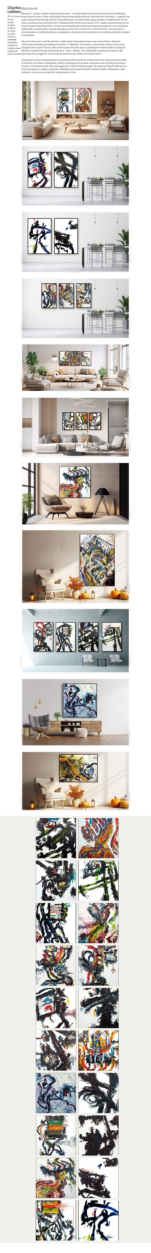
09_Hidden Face (13, 45)
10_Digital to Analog (14, 48)
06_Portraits (12, 36)
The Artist (11, 19)
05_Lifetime (11, 34)
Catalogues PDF (13, 51)
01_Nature (11, 22)
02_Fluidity (11, 25)
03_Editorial (11, 28)
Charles (14, 8)
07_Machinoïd (12, 39)
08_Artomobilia (12, 42)
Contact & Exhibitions (14, 54)
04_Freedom (11, 31)
